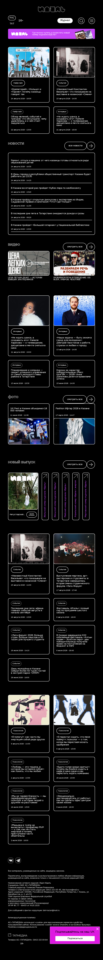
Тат (12, 24)
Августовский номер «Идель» (17, 515)
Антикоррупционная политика (21, 917)
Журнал (65, 20)
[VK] (10, 860)
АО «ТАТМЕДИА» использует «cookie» (25, 922)
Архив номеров (31, 514)
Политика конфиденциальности (22, 927)
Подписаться (75, 939)
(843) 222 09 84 (40, 940)
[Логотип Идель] (51, 10)
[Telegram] (18, 860)
